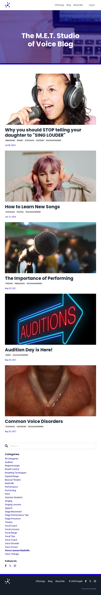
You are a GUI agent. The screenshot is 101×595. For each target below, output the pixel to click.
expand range (12, 476)
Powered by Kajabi (89, 589)
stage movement (13, 511)
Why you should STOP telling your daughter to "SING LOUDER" (43, 132)
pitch (7, 494)
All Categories (11, 458)
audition (8, 355)
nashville (20, 140)
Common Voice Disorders (34, 421)
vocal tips (20, 212)
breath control (12, 469)
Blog (69, 5)
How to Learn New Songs (32, 206)
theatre (9, 522)
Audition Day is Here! (28, 349)
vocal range (40, 140)
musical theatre (13, 480)
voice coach (11, 540)
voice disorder (21, 426)
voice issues (11, 547)
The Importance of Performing (39, 278)
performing (9, 283)
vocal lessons (29, 140)
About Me (78, 5)
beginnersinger (10, 140)
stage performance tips (17, 515)
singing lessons (20, 283)
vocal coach (11, 525)
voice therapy (12, 554)
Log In (92, 5)
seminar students (14, 497)
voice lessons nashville (53, 140)
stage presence (13, 518)
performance (11, 487)
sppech (8, 508)
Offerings (59, 5)
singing (8, 501)
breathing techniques (15, 472)
